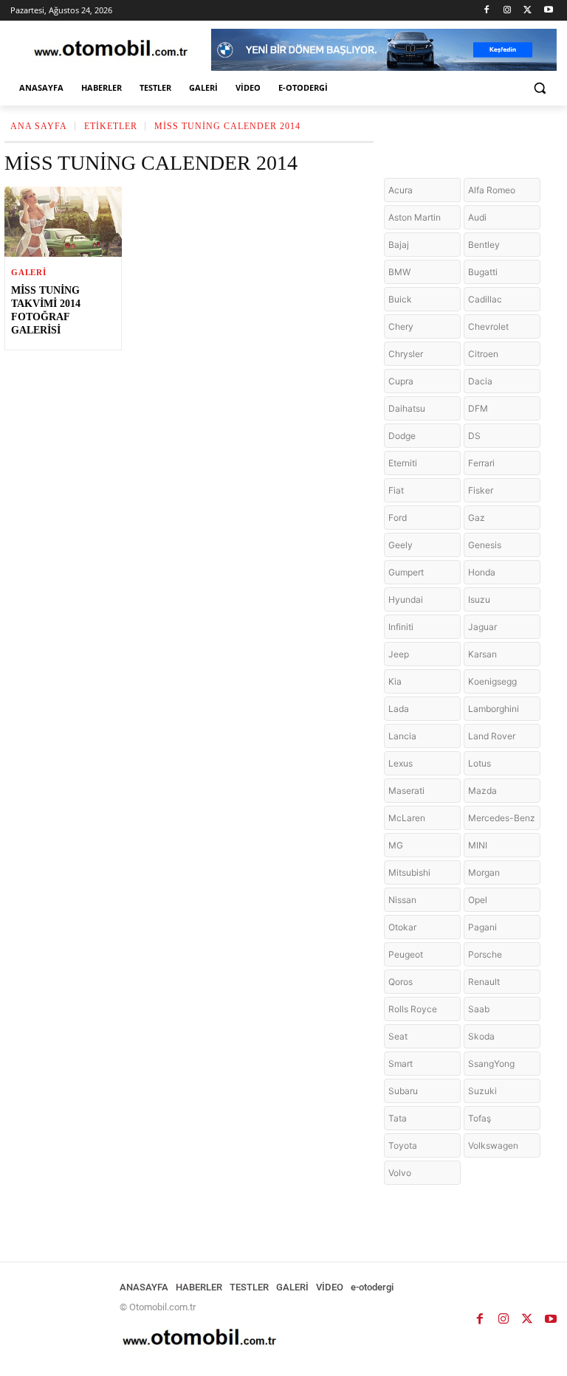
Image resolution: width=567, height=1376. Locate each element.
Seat (398, 1036)
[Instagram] (507, 10)
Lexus (400, 763)
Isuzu (479, 599)
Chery (400, 326)
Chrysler (405, 353)
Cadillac (485, 299)
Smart (400, 1063)
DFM (478, 408)
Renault (484, 981)
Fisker (480, 490)
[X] (527, 10)
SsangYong (491, 1063)
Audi (477, 217)
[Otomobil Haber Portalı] (110, 49)
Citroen (483, 353)
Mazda (482, 790)
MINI (477, 845)
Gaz (476, 517)
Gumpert (406, 572)
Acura (400, 190)
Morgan (484, 872)
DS (474, 435)
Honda (481, 572)
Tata (397, 1118)
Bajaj (398, 244)
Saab (478, 1008)
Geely (400, 544)
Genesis (484, 544)
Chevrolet (488, 326)
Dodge (402, 435)
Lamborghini (493, 708)
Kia (395, 681)
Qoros (400, 981)
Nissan (402, 899)
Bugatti (483, 271)
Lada (398, 708)
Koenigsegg (492, 681)
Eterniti (402, 463)
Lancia (402, 735)
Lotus (479, 763)
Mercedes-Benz (501, 817)
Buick (400, 299)
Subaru (403, 1090)
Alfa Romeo (491, 190)
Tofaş (479, 1118)
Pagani (482, 927)
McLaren (406, 817)
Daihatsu (406, 408)
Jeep (398, 654)
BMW (399, 271)
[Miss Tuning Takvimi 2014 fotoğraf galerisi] (63, 222)
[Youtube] (548, 10)
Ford (397, 517)
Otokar (402, 927)
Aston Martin (414, 217)
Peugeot (405, 954)
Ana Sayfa (38, 126)
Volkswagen (493, 1145)
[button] (539, 88)
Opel (477, 899)
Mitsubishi (409, 872)
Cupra (400, 381)
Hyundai (405, 599)
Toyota (402, 1145)
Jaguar (482, 626)
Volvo (399, 1172)
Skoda (481, 1036)
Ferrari (481, 463)
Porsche (485, 954)
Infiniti (400, 626)
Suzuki (482, 1090)
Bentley (484, 244)
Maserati (406, 790)
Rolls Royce (412, 1008)
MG (395, 845)
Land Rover (491, 735)
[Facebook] (486, 10)
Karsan (482, 654)
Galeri (29, 273)
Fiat (396, 490)
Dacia (480, 381)
